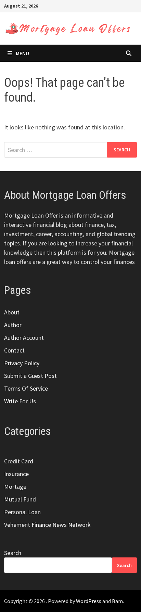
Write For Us (20, 401)
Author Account (24, 338)
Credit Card (18, 461)
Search (12, 553)
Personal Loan (22, 512)
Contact (14, 350)
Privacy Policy (21, 363)
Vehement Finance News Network (47, 525)
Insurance (16, 474)
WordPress (88, 601)
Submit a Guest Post (30, 376)
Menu (22, 53)
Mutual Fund (20, 499)
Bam (117, 601)
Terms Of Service (26, 388)
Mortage (15, 486)
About (12, 312)
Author (13, 325)
